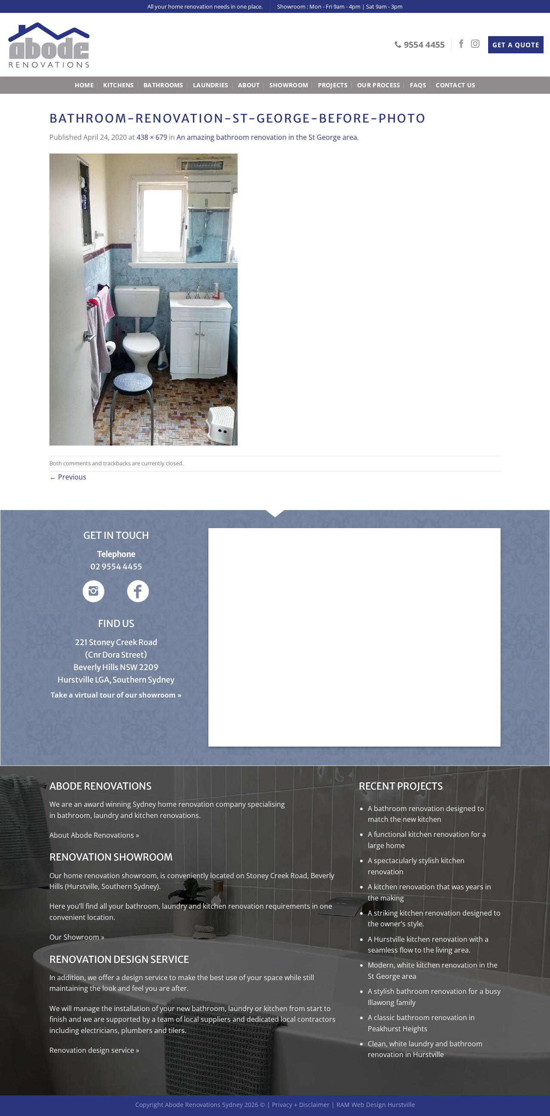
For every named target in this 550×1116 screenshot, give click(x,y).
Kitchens (118, 85)
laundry (106, 815)
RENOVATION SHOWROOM (111, 857)
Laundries (211, 85)
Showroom (288, 85)
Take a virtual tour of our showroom (113, 695)
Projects (333, 85)
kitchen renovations (166, 815)
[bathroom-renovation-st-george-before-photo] (143, 298)
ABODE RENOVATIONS (101, 786)
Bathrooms (163, 85)
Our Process (378, 85)
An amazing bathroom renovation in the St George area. (268, 137)
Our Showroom (74, 937)
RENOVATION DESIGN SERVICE (119, 959)
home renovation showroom (110, 875)
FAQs (418, 85)
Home (84, 85)
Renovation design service (91, 1050)
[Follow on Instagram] (475, 44)
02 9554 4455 (116, 567)
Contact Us (455, 85)
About (249, 85)
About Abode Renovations (91, 835)
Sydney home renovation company (189, 804)
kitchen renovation (233, 906)
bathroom (73, 815)
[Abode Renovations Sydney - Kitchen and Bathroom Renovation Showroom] (49, 45)
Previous (67, 477)
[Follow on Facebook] (461, 44)
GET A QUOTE (515, 44)
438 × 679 (152, 137)
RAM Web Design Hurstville (375, 1105)
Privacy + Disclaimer (301, 1105)
